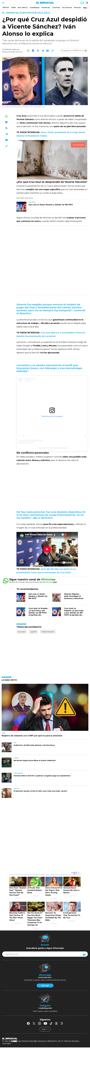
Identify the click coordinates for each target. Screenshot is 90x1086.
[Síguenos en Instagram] (39, 1023)
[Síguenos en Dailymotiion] (62, 1023)
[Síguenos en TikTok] (51, 1023)
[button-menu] (3, 2)
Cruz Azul (43, 12)
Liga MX (33, 632)
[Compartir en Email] (47, 50)
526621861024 (45, 977)
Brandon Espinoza (12, 49)
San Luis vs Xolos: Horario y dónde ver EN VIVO (38, 596)
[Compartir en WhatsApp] (28, 50)
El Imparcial (10, 12)
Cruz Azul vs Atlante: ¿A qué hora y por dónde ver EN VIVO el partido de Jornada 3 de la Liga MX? (73, 613)
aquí (55, 582)
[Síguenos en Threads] (56, 1023)
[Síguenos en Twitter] (33, 1023)
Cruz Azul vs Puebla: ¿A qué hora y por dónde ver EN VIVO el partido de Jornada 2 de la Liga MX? (38, 613)
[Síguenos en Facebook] (28, 1023)
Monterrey (46, 7)
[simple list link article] (45, 708)
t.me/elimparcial (45, 1008)
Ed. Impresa (67, 7)
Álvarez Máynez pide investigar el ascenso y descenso (73, 596)
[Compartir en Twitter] (38, 50)
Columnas (56, 7)
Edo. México (23, 7)
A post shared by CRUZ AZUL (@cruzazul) (52, 448)
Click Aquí (45, 985)
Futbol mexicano (47, 632)
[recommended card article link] (21, 207)
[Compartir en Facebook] (33, 50)
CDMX (13, 7)
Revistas (77, 7)
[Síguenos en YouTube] (45, 1023)
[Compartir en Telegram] (42, 50)
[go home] (45, 1038)
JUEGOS (6, 7)
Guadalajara (34, 7)
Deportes (27, 12)
